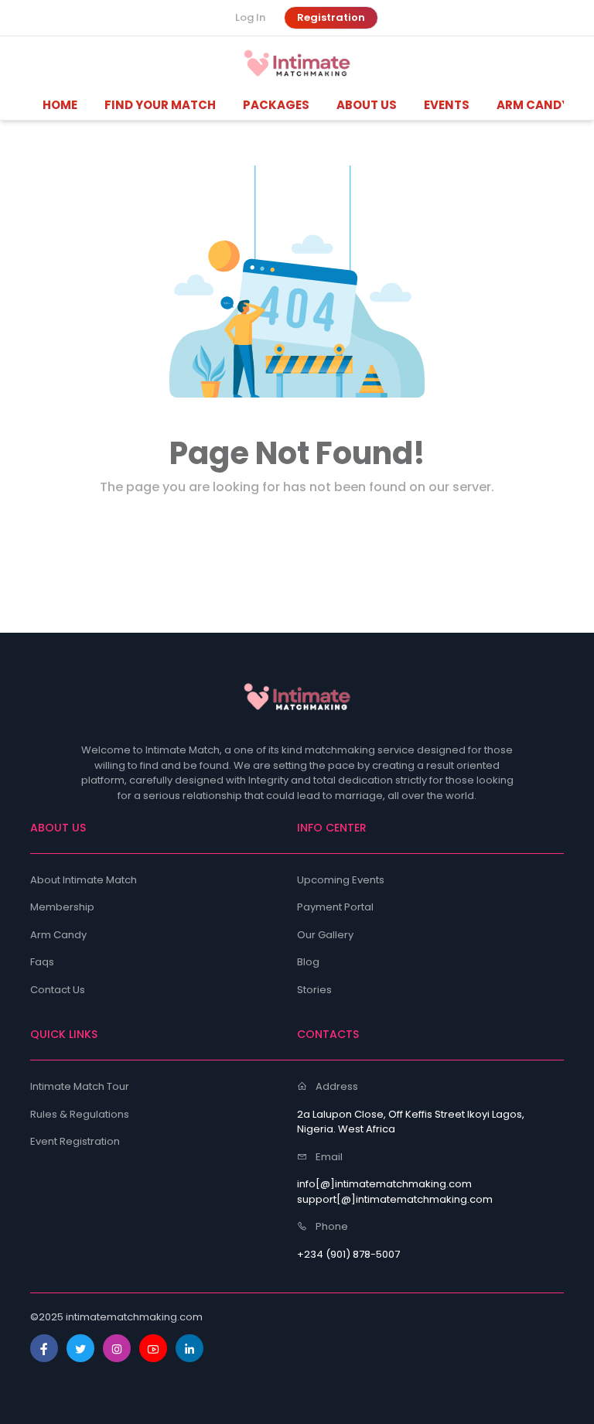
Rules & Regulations (79, 1114)
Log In (250, 17)
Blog (308, 961)
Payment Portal (335, 907)
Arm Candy (58, 934)
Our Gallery (325, 934)
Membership (62, 907)
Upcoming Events (340, 879)
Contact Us (57, 989)
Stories (314, 989)
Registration (331, 17)
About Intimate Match (83, 879)
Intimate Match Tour (79, 1086)
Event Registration (75, 1141)
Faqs (42, 961)
